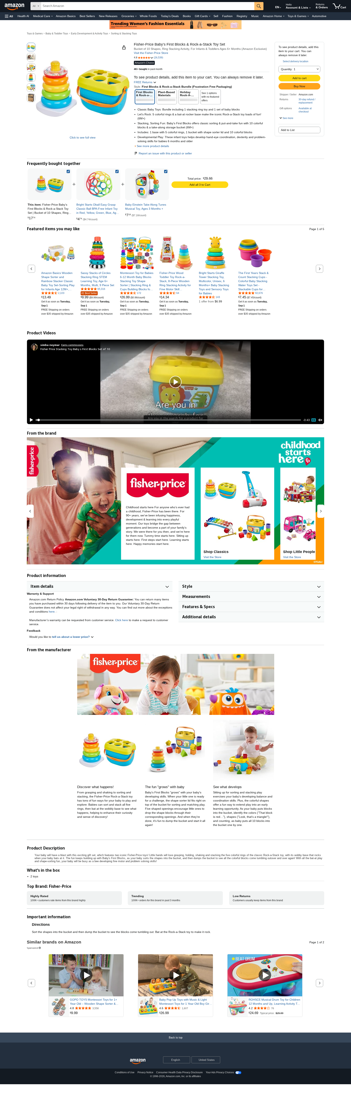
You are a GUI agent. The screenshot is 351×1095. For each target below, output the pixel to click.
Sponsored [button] (32, 948)
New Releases (108, 16)
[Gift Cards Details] (209, 16)
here (52, 611)
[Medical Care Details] (52, 16)
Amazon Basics (66, 16)
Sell (215, 16)
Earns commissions (72, 344)
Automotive (319, 16)
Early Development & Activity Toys (89, 33)
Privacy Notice (145, 1072)
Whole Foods (148, 16)
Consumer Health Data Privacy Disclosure (179, 1072)
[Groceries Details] (136, 16)
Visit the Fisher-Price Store (151, 53)
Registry (242, 16)
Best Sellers (87, 16)
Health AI (23, 16)
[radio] (31, 47)
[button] (9, 16)
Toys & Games (35, 33)
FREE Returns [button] (143, 82)
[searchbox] (147, 6)
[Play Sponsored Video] (86, 975)
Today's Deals (170, 16)
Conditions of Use (124, 1072)
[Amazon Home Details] (284, 16)
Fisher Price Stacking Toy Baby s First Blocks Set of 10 (75, 349)
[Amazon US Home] (137, 1061)
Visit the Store (212, 557)
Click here (121, 620)
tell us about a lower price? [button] (71, 636)
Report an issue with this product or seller (165, 153)
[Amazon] (14, 6)
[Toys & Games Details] (308, 16)
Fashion (227, 16)
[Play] (30, 420)
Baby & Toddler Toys (57, 33)
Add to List (288, 130)
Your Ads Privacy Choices (220, 1072)
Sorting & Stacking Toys (124, 33)
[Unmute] (320, 420)
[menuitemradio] (313, 420)
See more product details (153, 146)
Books (187, 16)
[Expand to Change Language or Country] (280, 7)
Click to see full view (82, 137)
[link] (98, 184)
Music (255, 16)
